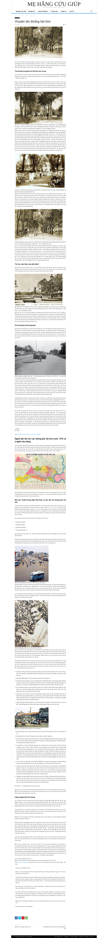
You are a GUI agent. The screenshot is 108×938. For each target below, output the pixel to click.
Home (16, 15)
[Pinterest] (23, 917)
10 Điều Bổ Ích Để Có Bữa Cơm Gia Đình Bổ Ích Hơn (54, 927)
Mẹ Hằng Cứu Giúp (21, 11)
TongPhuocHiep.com (22, 862)
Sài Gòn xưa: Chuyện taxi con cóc (23, 927)
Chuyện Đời (31, 11)
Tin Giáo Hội (54, 11)
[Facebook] (16, 917)
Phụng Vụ (63, 11)
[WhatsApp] (26, 917)
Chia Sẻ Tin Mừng (43, 11)
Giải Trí (72, 11)
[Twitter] (19, 917)
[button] (91, 11)
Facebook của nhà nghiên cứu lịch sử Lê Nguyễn (28, 434)
